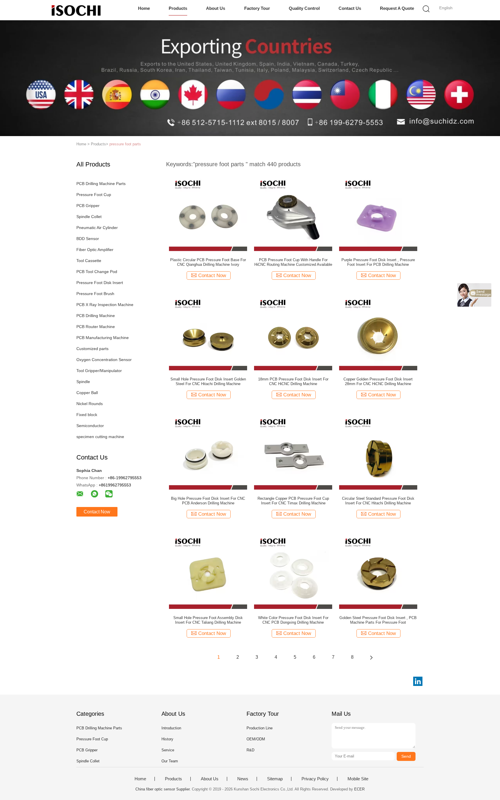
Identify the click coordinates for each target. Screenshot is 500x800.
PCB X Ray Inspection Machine (104, 304)
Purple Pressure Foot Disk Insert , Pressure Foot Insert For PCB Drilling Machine (378, 262)
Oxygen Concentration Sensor (104, 359)
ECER (359, 789)
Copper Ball (87, 392)
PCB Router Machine (95, 326)
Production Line (260, 728)
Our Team (169, 761)
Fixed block (86, 414)
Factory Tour (257, 8)
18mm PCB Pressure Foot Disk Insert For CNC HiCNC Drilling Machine (293, 381)
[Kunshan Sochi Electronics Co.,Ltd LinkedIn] (417, 681)
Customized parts (92, 348)
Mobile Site (358, 779)
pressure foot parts (125, 144)
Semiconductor (90, 425)
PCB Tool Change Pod (96, 271)
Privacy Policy (315, 779)
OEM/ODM (256, 739)
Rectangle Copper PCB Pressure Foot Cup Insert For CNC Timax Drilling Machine (293, 500)
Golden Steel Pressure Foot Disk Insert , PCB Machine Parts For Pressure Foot (378, 620)
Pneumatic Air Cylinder (97, 227)
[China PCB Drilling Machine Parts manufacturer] (75, 10)
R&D (250, 750)
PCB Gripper (88, 205)
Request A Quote (397, 8)
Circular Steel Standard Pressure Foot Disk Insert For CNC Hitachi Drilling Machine (378, 500)
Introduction (171, 728)
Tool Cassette (88, 260)
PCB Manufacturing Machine (102, 337)
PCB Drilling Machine (95, 315)
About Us (215, 8)
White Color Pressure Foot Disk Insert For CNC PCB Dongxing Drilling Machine (293, 620)
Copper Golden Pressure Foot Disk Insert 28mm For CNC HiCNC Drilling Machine (378, 381)
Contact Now (97, 511)
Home (144, 8)
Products (178, 8)
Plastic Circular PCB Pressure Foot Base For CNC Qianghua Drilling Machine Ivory (208, 262)
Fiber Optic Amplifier (94, 249)
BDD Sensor (87, 238)
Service (167, 750)
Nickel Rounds (89, 403)
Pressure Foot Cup (93, 194)
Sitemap (275, 779)
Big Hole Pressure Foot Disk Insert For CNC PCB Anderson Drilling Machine (208, 500)
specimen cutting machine (100, 436)
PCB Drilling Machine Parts (101, 183)
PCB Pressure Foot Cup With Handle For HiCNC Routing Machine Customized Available (293, 262)
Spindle (83, 381)
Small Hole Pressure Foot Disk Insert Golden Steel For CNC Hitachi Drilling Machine (208, 381)
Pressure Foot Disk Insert (99, 282)
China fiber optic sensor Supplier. (163, 789)
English (446, 8)
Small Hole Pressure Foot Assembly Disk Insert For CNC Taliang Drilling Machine (208, 620)
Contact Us (350, 8)
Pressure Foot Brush (95, 293)
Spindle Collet (89, 216)
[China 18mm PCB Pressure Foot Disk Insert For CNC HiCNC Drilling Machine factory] (293, 331)
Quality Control (304, 8)
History (167, 739)
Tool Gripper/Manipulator (99, 370)
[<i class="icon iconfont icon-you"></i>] (371, 657)
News (242, 779)
